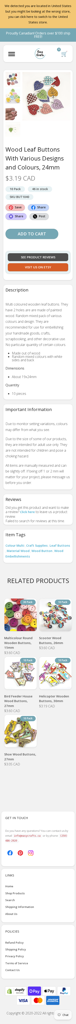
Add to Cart (32, 234)
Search (10, 900)
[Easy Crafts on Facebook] (10, 852)
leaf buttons (60, 545)
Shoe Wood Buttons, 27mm (20, 756)
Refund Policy (14, 942)
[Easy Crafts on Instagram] (30, 852)
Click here (27, 512)
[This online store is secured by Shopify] (16, 990)
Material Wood (18, 551)
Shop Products (15, 893)
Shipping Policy (15, 949)
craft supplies (37, 545)
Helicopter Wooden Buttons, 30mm (54, 698)
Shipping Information (19, 907)
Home (9, 886)
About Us (11, 914)
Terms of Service (16, 963)
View (20, 626)
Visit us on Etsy (38, 267)
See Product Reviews (38, 257)
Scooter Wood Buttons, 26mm (51, 640)
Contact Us (12, 970)
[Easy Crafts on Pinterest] (20, 852)
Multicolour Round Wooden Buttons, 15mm (18, 643)
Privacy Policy (14, 956)
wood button (41, 551)
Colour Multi (14, 545)
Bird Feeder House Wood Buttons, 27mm (18, 701)
